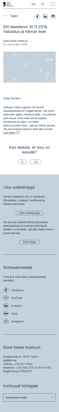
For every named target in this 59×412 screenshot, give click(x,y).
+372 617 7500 (22, 364)
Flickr (14, 313)
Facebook (17, 290)
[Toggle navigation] (53, 4)
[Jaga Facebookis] (37, 16)
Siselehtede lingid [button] (16, 397)
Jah (36, 161)
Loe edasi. (9, 132)
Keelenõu (9, 367)
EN (33, 4)
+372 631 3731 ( (26, 367)
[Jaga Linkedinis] (45, 16)
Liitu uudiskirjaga (29, 213)
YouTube (16, 298)
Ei (22, 161)
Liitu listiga (29, 241)
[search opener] (39, 4)
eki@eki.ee (9, 360)
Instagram (17, 321)
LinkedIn (16, 305)
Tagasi (14, 15)
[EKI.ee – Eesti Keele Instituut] (8, 4)
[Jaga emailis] (53, 16)
